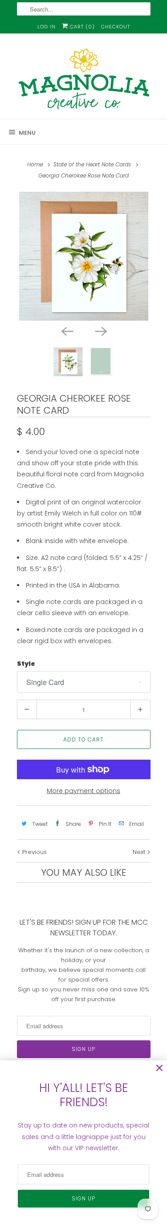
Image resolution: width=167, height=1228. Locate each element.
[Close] (159, 1068)
